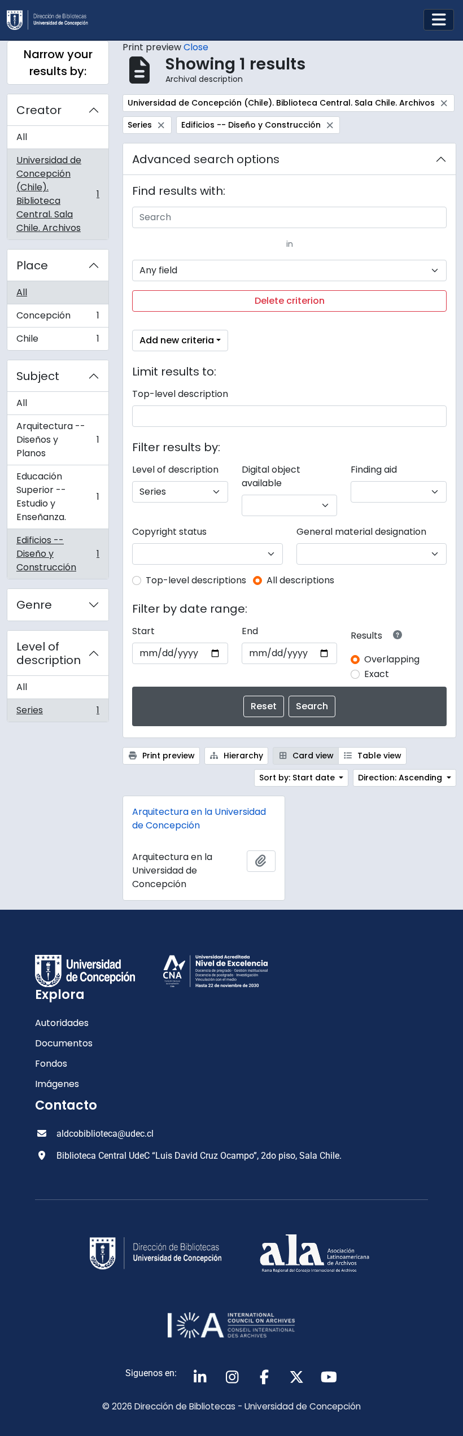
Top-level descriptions (196, 580)
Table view (378, 755)
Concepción (57, 318)
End (250, 631)
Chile (57, 341)
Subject (37, 376)
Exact (376, 673)
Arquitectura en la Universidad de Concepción (199, 818)
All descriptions (300, 580)
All (21, 136)
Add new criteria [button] (176, 340)
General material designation (361, 531)
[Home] (52, 20)
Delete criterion (290, 300)
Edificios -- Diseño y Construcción (57, 554)
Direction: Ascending (401, 777)
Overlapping (392, 659)
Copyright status (169, 531)
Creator (39, 110)
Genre (34, 605)
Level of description (48, 653)
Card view (312, 755)
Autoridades (62, 1022)
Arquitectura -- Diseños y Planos (57, 440)
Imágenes (57, 1083)
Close (196, 47)
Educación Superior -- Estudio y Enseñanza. (57, 496)
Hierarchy (242, 755)
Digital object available (271, 476)
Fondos (51, 1063)
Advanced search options (205, 159)
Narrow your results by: (58, 62)
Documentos (64, 1043)
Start (143, 631)
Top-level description (180, 393)
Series (57, 713)
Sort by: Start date (298, 777)
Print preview (167, 755)
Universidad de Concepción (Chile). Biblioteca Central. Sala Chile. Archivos (57, 194)
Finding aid (374, 469)
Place (32, 265)
